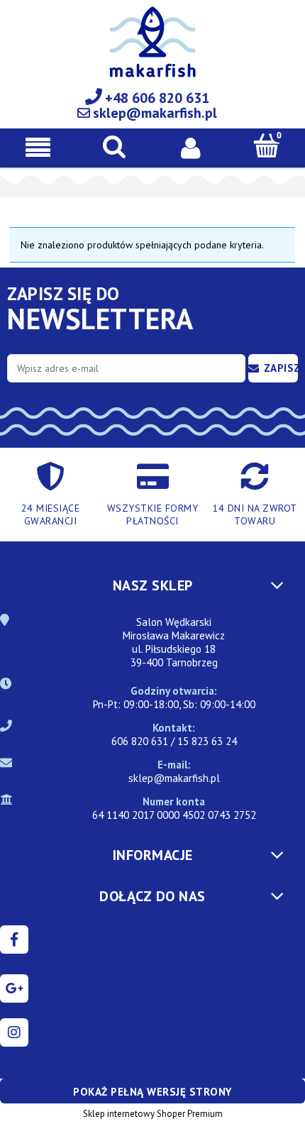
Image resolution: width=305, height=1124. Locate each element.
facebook (14, 939)
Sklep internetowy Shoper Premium (153, 1114)
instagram (14, 1032)
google (14, 988)
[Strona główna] (152, 50)
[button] (38, 147)
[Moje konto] (190, 146)
